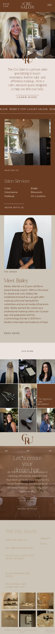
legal (22, 632)
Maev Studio (30, 630)
